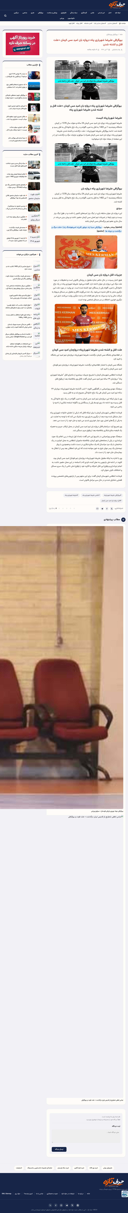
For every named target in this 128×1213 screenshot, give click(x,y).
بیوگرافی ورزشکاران (112, 34)
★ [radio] (59, 508)
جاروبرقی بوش (107, 1168)
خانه (121, 34)
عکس (92, 13)
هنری (32, 13)
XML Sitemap (6, 1194)
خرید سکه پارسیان (63, 1168)
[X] (112, 508)
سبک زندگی (73, 13)
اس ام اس (101, 13)
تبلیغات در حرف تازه (68, 1194)
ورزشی (62, 18)
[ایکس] (72, 1205)
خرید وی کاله (94, 1168)
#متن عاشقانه (88, 23)
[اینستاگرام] (61, 1205)
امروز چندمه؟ (28, 1194)
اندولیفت (19, 1168)
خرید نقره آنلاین (79, 1168)
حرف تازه (118, 13)
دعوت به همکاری (52, 1194)
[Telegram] (102, 508)
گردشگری (84, 13)
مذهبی (24, 13)
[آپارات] (78, 1205)
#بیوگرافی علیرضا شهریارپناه (112, 495)
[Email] (97, 508)
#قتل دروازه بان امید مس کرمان (111, 500)
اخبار (109, 13)
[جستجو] (5, 15)
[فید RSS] (50, 1205)
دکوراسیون (71, 18)
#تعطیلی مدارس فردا (100, 23)
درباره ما (80, 1194)
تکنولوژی (63, 13)
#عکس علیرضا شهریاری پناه (91, 495)
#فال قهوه (71, 23)
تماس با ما (39, 1194)
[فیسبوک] (56, 1205)
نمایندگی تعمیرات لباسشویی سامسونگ (39, 1168)
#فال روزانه (79, 23)
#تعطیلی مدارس (112, 23)
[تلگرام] (67, 1205)
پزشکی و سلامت (52, 13)
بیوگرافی (40, 13)
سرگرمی (16, 13)
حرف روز (17, 1194)
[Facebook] (107, 508)
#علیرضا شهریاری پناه (71, 495)
